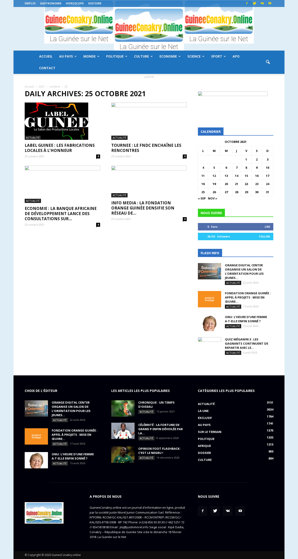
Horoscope (75, 3)
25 (203, 192)
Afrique (204, 446)
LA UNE (203, 411)
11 (203, 176)
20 (226, 184)
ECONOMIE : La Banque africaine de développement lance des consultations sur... (61, 213)
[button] (267, 62)
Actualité (33, 137)
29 (246, 192)
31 (267, 192)
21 (236, 184)
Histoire (95, 3)
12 (214, 176)
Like (267, 226)
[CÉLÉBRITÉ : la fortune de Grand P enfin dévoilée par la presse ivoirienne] (123, 431)
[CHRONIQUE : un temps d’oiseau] (123, 408)
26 (214, 192)
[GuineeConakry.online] (149, 29)
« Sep (202, 198)
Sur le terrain (209, 432)
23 (256, 184)
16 (256, 176)
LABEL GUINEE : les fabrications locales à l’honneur (60, 148)
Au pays (66, 56)
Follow (264, 236)
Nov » (212, 198)
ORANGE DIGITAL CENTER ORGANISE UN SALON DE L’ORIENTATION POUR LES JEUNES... (244, 271)
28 (236, 192)
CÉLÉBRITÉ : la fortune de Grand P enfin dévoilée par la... (160, 429)
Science (194, 56)
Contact (47, 68)
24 (267, 184)
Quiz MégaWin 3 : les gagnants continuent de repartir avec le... (246, 343)
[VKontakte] (262, 3)
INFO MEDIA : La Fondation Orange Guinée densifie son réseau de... (142, 208)
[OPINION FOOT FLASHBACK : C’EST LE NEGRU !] (123, 454)
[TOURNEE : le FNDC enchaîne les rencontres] (149, 121)
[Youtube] (269, 3)
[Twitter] (254, 3)
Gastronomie (50, 3)
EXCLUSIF (205, 418)
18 (203, 184)
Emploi (30, 3)
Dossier (204, 453)
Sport (216, 56)
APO (236, 56)
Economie (168, 56)
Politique (115, 56)
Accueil (46, 56)
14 (236, 176)
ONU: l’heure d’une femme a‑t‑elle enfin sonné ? (246, 319)
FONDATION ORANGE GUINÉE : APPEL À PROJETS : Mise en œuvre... (248, 297)
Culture (141, 56)
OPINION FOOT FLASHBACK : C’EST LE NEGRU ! (159, 450)
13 (226, 176)
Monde (89, 56)
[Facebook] (246, 3)
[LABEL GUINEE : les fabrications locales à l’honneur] (62, 121)
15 (246, 176)
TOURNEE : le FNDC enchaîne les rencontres (146, 148)
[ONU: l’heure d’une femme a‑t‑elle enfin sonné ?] (209, 323)
